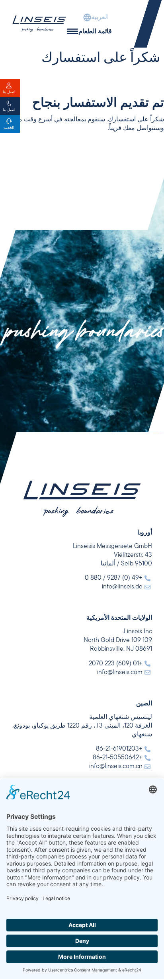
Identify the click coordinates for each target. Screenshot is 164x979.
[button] (87, 17)
